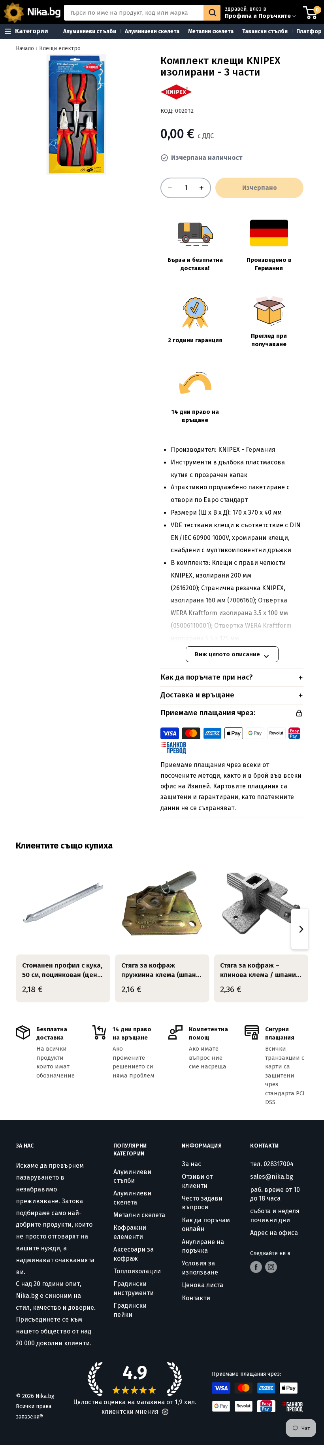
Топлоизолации (137, 1271)
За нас (191, 1164)
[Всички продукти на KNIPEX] (176, 92)
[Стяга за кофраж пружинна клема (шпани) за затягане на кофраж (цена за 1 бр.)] (162, 903)
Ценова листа (202, 1285)
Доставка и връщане (197, 694)
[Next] (299, 929)
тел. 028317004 (272, 1164)
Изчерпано (259, 187)
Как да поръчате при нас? (206, 677)
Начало (25, 48)
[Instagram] (271, 1267)
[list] (162, 929)
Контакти (196, 1298)
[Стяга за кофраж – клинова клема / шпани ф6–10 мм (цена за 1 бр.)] (261, 903)
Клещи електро (60, 48)
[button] (165, 1412)
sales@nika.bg (271, 1176)
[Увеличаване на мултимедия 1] (76, 114)
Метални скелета (139, 1215)
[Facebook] (256, 1267)
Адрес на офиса (274, 1233)
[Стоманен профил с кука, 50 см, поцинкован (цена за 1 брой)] (63, 903)
